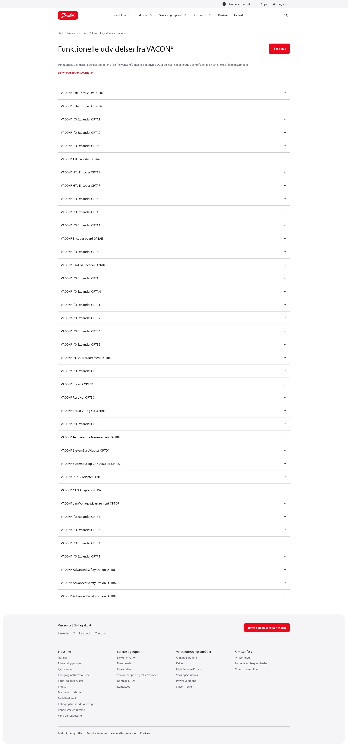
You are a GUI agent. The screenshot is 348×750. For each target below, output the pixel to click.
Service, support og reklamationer (137, 675)
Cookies (145, 733)
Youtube (100, 633)
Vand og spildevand (70, 715)
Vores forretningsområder (193, 651)
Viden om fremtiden (247, 669)
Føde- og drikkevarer (70, 681)
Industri (62, 686)
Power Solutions (186, 681)
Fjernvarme (65, 669)
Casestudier (124, 669)
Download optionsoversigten (76, 72)
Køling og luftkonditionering (75, 704)
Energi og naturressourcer (73, 675)
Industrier (64, 651)
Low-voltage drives (102, 33)
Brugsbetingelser (96, 733)
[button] (260, 4)
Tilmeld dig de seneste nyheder (267, 627)
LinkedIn (63, 633)
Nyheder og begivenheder (251, 663)
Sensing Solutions (187, 675)
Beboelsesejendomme (71, 710)
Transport (63, 657)
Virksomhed (242, 657)
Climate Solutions (186, 657)
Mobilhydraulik (67, 698)
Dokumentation (126, 657)
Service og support (130, 651)
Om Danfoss (243, 651)
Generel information (123, 733)
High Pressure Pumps (189, 669)
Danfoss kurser (126, 681)
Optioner (121, 33)
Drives (85, 33)
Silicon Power (184, 686)
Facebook (85, 633)
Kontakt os (123, 686)
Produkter (72, 33)
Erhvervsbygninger (69, 663)
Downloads (124, 663)
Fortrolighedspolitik (70, 733)
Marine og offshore (69, 692)
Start (60, 33)
